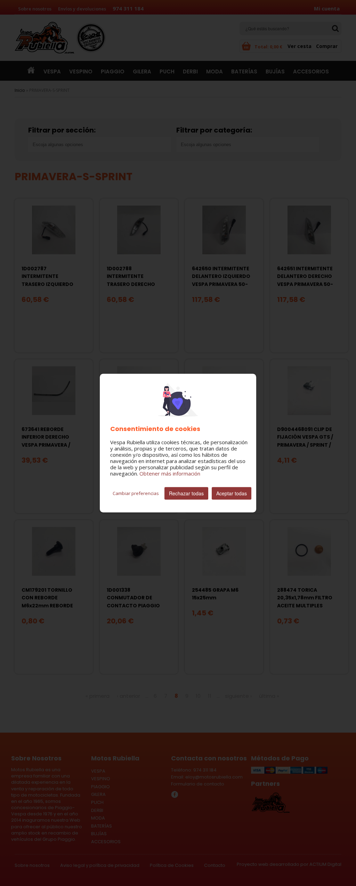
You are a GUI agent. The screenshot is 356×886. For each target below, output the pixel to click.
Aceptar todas (231, 493)
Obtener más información (169, 473)
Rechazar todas (186, 493)
